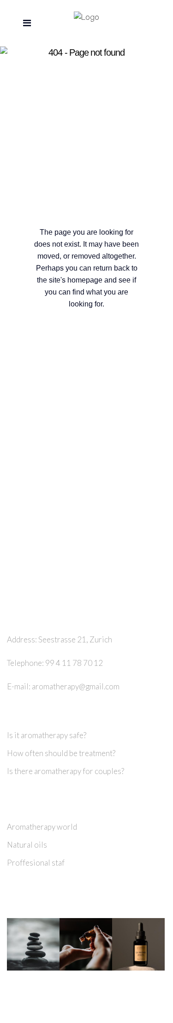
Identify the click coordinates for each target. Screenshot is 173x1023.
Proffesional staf (36, 862)
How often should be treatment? (61, 753)
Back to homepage (99, 344)
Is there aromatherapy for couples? (65, 771)
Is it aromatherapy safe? (46, 735)
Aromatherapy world (42, 827)
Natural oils (27, 845)
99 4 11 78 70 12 (74, 663)
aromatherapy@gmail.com (75, 686)
